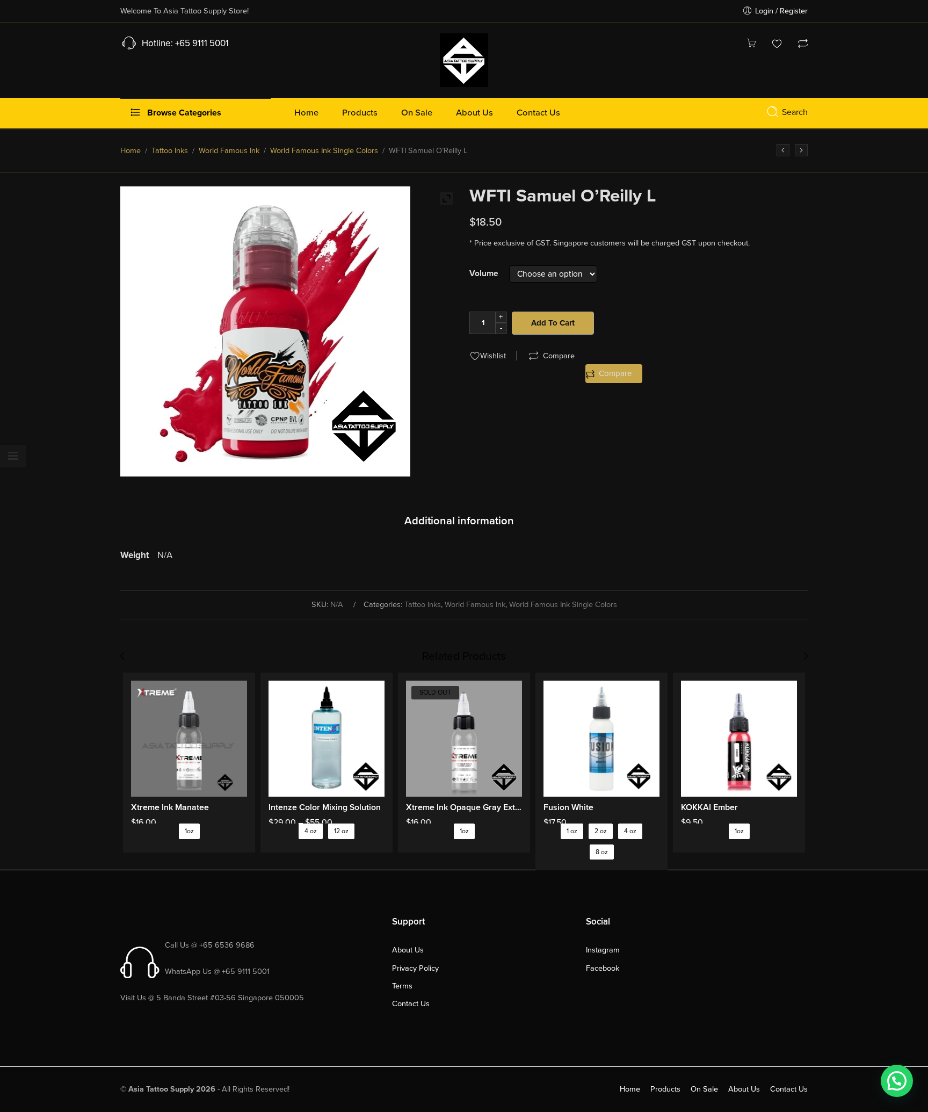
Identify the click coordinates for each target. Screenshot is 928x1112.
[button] (897, 1081)
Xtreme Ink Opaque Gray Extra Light (464, 807)
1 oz (572, 831)
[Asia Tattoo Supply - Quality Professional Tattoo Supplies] (464, 59)
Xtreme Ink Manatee (170, 807)
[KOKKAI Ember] (739, 739)
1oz (189, 831)
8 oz (602, 852)
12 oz (341, 831)
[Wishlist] (777, 44)
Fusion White (568, 807)
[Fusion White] (601, 739)
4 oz (311, 831)
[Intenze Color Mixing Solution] (327, 739)
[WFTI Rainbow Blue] (783, 150)
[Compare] (803, 44)
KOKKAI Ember (709, 807)
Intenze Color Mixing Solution (325, 807)
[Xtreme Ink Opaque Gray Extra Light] (464, 739)
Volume (483, 274)
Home (130, 150)
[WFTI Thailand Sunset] (801, 150)
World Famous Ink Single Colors (324, 150)
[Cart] (751, 44)
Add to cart (553, 323)
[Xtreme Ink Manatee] (189, 739)
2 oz (601, 831)
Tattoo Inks (169, 150)
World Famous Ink (229, 150)
